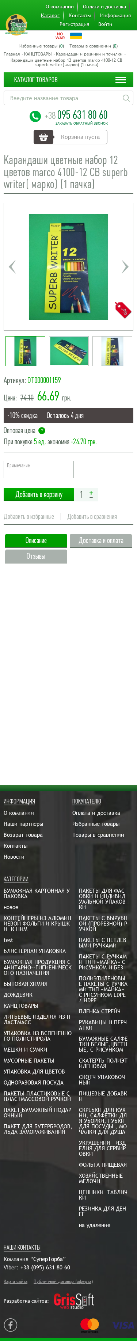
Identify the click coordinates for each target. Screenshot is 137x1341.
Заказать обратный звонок (82, 123)
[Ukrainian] (76, 36)
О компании (60, 6)
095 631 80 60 (76, 114)
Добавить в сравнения (92, 516)
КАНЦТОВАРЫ (38, 54)
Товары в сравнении (98, 834)
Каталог (50, 15)
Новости (14, 856)
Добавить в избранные (29, 516)
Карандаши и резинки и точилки (89, 54)
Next (125, 267)
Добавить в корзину (38, 494)
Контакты (80, 15)
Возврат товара (23, 834)
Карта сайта (15, 1281)
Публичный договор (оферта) (63, 1281)
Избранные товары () (41, 46)
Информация (115, 15)
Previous (12, 267)
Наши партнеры (23, 824)
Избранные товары (95, 824)
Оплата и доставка (104, 6)
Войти (105, 24)
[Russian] (60, 36)
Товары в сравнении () (93, 46)
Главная (12, 54)
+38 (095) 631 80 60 (45, 1267)
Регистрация (74, 24)
